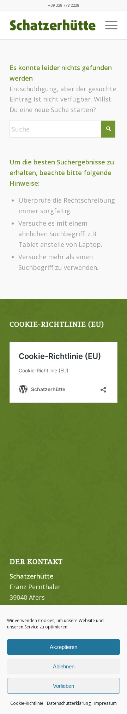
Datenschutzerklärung (69, 703)
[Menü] (107, 25)
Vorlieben (63, 686)
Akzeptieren (63, 647)
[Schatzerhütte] (53, 25)
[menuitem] (107, 25)
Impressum (105, 703)
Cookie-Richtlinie (26, 703)
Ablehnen (63, 666)
